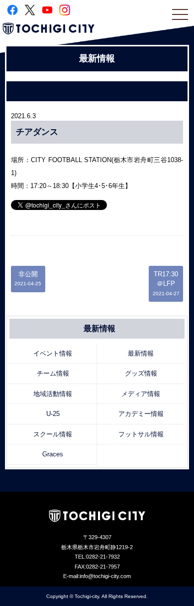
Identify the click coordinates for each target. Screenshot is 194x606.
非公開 (27, 278)
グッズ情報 (141, 373)
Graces (52, 454)
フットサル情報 (141, 434)
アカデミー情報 (141, 413)
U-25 (53, 413)
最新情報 (141, 353)
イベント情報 (52, 353)
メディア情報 (140, 394)
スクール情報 (52, 434)
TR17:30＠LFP (166, 283)
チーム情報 (53, 373)
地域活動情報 (52, 394)
